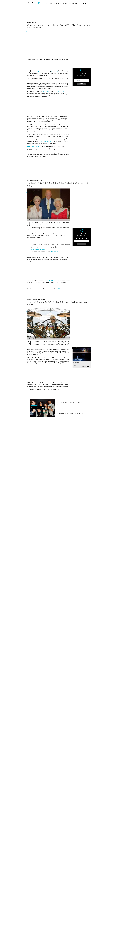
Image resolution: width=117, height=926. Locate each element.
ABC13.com (59, 288)
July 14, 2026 (54, 251)
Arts (76, 1)
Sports (69, 3)
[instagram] (87, 3)
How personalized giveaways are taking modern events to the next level (69, 403)
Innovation (65, 3)
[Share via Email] (26, 34)
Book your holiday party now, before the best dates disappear (68, 408)
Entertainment (62, 1)
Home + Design (52, 3)
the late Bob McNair (54, 280)
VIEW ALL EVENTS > (86, 366)
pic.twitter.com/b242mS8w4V (38, 249)
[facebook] (83, 3)
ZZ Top (36, 343)
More (76, 3)
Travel (67, 1)
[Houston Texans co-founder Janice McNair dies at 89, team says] (48, 204)
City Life (56, 1)
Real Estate (72, 1)
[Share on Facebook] (26, 30)
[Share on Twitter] (26, 32)
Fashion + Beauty (59, 3)
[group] (31, 64)
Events (73, 3)
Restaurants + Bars (50, 1)
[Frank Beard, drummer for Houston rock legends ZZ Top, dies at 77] (48, 323)
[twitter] (85, 3)
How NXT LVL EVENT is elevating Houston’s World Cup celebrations (69, 413)
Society (47, 3)
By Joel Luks (29, 27)
